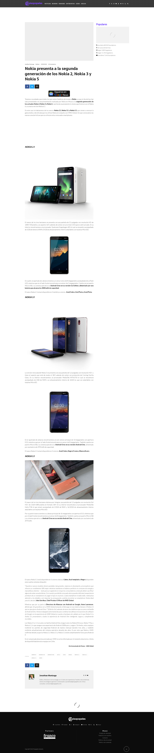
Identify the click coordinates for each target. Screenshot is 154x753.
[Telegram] (121, 3)
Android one (51, 654)
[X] (112, 3)
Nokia (70, 654)
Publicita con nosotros (105, 735)
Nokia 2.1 (77, 654)
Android (34, 654)
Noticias (48, 3)
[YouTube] (116, 3)
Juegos (83, 3)
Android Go (42, 654)
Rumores (62, 3)
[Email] (37, 86)
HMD (65, 654)
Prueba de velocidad (105, 733)
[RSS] (123, 3)
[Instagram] (114, 3)
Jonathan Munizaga (29, 64)
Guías (78, 3)
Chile (59, 654)
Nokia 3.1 (85, 654)
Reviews (54, 3)
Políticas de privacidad (105, 740)
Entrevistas (70, 3)
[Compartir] (27, 86)
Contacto (105, 738)
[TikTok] (118, 3)
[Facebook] (110, 3)
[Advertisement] (77, 16)
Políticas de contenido (105, 742)
